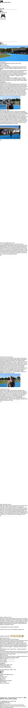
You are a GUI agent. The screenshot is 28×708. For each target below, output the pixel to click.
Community (3, 62)
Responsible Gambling (11, 698)
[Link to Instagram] (2, 11)
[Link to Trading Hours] (0, 11)
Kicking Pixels (7, 703)
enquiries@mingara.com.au (6, 674)
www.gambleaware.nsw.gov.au (15, 697)
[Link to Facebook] (1, 11)
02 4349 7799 (3, 12)
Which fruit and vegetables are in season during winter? (13, 643)
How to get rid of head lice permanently (9, 639)
